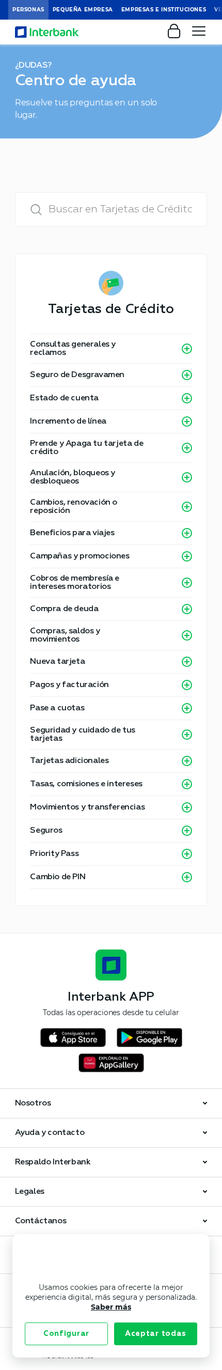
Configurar (66, 1333)
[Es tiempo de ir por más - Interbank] (47, 32)
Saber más (111, 1307)
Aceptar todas (155, 1333)
